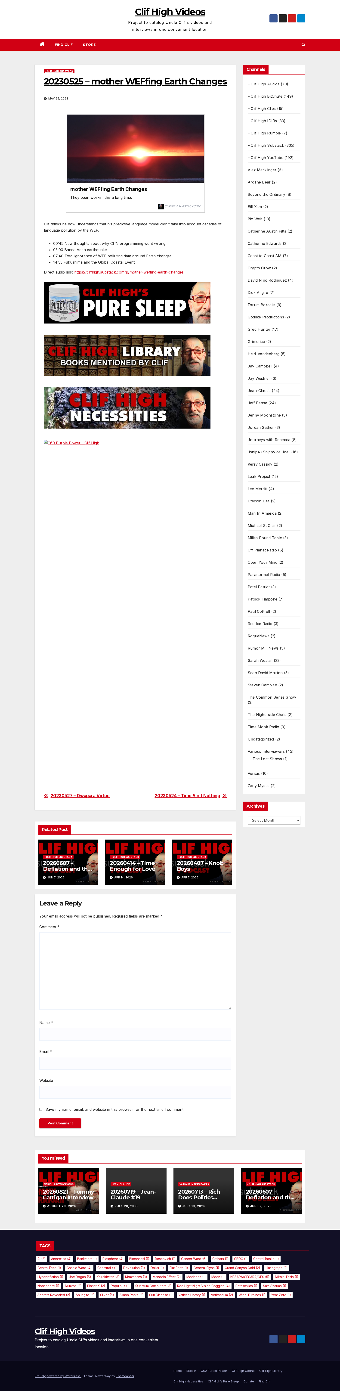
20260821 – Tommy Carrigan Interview (68, 1194)
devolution (134, 1268)
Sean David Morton (265, 672)
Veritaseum (222, 1295)
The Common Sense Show (272, 697)
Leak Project (259, 476)
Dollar (157, 1268)
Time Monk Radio (263, 727)
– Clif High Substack (266, 145)
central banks (266, 1259)
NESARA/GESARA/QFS (249, 1277)
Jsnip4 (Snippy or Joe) (269, 452)
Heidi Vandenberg (263, 354)
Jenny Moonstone (264, 415)
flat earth (179, 1268)
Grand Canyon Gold (242, 1268)
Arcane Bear (259, 182)
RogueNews (258, 636)
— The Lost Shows (265, 758)
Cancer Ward (194, 1259)
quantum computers (153, 1286)
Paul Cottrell (259, 611)
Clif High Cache (243, 1370)
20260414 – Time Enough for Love (132, 866)
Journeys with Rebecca (269, 439)
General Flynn (206, 1268)
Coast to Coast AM (264, 255)
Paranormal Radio (264, 574)
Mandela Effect (167, 1277)
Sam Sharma (274, 1286)
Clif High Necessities (188, 1381)
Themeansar (125, 1376)
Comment (49, 926)
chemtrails (107, 1268)
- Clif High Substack (59, 71)
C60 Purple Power (214, 1370)
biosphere (113, 1259)
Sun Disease (161, 1295)
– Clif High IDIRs (262, 120)
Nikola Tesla (286, 1277)
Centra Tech (49, 1268)
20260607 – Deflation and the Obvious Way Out (67, 869)
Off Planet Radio (262, 550)
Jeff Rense (257, 403)
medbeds (196, 1277)
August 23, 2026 (61, 1206)
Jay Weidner (259, 378)
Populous (120, 1286)
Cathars (220, 1259)
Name (46, 1022)
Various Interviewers (266, 751)
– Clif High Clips (262, 108)
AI (41, 1259)
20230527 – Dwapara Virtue (80, 795)
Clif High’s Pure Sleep (223, 1381)
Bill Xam (255, 206)
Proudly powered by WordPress (58, 1376)
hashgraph (277, 1268)
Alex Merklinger (262, 170)
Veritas (254, 773)
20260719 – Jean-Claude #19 (133, 1194)
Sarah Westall (260, 660)
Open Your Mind (262, 562)
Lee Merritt (257, 488)
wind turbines (252, 1295)
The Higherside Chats (267, 714)
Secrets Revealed (53, 1295)
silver (107, 1295)
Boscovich (165, 1259)
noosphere (48, 1286)
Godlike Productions (266, 317)
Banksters (87, 1259)
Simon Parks (132, 1295)
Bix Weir (255, 219)
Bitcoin (191, 1370)
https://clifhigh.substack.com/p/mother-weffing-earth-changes (129, 272)
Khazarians (136, 1277)
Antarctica (61, 1259)
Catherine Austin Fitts (267, 231)
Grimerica (256, 341)
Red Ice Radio (260, 623)
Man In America (262, 513)
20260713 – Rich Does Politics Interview (199, 1197)
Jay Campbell (260, 366)
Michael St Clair (262, 525)
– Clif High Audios (264, 84)
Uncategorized (261, 739)
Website (46, 1080)
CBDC (241, 1259)
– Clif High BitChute (265, 96)
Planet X (96, 1286)
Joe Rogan (80, 1277)
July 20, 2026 (127, 1206)
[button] (303, 44)
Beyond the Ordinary (266, 194)
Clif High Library (270, 1370)
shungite (85, 1295)
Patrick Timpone (262, 599)
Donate (249, 1381)
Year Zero (281, 1295)
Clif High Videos (170, 11)
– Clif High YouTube (265, 157)
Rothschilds (246, 1286)
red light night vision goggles (203, 1286)
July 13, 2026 (193, 1206)
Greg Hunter (259, 329)
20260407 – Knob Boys (200, 866)
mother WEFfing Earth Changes (108, 189)
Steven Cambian (262, 685)
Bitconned (139, 1259)
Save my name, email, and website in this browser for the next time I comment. (114, 1109)
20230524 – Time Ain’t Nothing (187, 795)
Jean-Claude (259, 390)
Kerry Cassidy (260, 464)
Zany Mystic (258, 785)
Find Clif (64, 45)
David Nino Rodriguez (267, 280)
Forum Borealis (261, 304)
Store (89, 45)
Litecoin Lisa (259, 501)
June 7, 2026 (261, 1206)
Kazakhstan (108, 1277)
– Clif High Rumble (264, 133)
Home (177, 1370)
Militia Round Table (265, 537)
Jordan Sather (261, 427)
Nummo (73, 1286)
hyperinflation (50, 1277)
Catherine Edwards (264, 243)
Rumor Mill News (263, 648)
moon (218, 1277)
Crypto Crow (259, 268)
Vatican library (191, 1295)
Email (45, 1051)
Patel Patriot (259, 587)
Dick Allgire (258, 292)
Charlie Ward (79, 1268)
